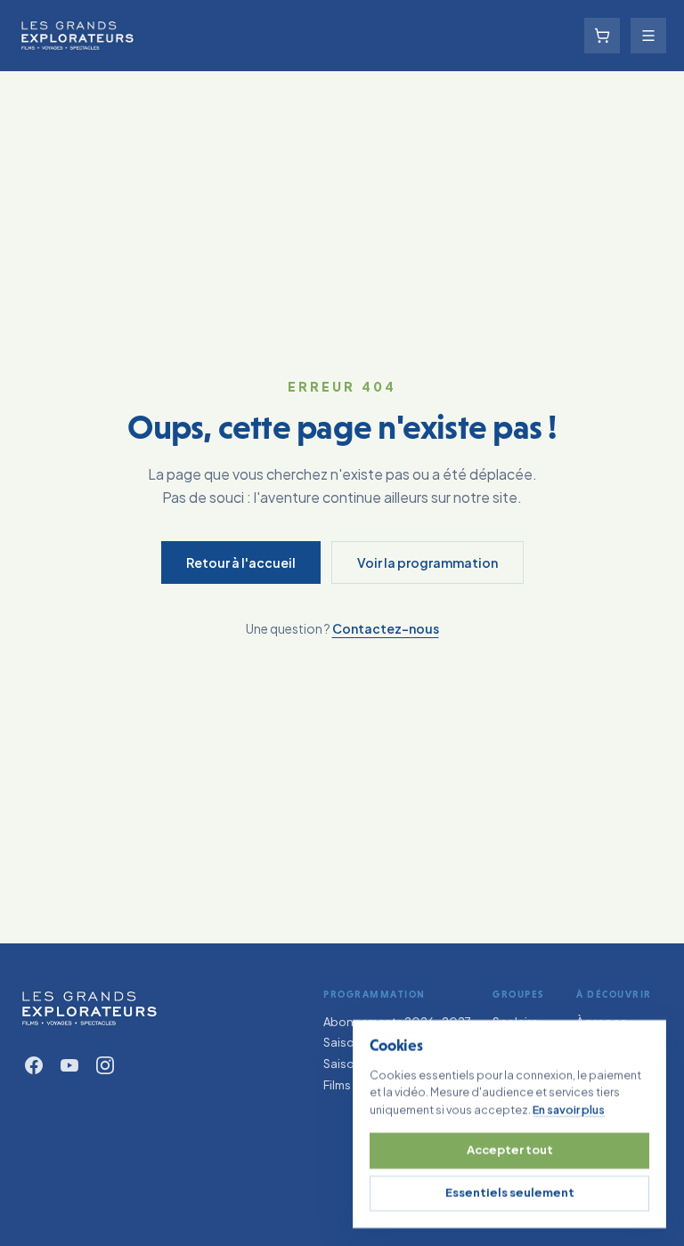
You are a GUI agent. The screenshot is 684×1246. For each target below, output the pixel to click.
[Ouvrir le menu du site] (648, 35)
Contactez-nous (385, 628)
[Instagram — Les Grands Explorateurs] (105, 1065)
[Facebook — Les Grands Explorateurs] (34, 1065)
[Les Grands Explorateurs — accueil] (89, 1008)
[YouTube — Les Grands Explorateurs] (69, 1065)
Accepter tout (510, 1150)
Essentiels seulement (509, 1192)
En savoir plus (569, 1109)
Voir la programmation (427, 562)
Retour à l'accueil (241, 562)
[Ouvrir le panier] (602, 35)
